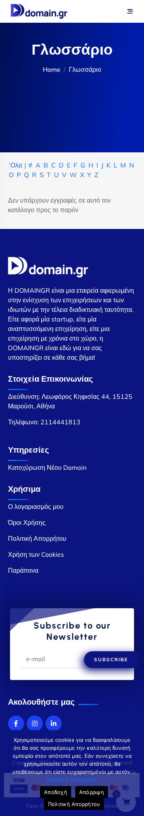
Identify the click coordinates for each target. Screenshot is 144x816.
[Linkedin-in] (54, 723)
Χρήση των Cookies (36, 554)
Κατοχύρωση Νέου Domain (47, 467)
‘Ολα (15, 165)
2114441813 (60, 422)
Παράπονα (23, 570)
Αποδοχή (55, 792)
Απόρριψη (91, 792)
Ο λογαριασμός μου (36, 506)
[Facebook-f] (16, 723)
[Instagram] (35, 723)
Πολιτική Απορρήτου (37, 538)
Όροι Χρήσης (27, 522)
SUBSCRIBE (111, 659)
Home (51, 69)
